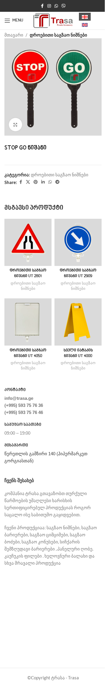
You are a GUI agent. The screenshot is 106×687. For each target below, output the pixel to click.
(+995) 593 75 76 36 (23, 405)
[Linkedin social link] (43, 182)
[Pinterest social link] (35, 182)
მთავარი (13, 34)
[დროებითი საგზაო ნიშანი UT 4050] (28, 322)
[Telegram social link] (57, 182)
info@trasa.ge (18, 398)
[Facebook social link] (42, 6)
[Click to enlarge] (15, 124)
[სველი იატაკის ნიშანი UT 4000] (78, 322)
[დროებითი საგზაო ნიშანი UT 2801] (28, 242)
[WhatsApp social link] (56, 6)
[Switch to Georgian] (85, 17)
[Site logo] (53, 20)
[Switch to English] (85, 25)
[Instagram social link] (49, 6)
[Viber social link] (63, 6)
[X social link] (28, 182)
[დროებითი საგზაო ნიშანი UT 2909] (78, 242)
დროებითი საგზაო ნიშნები (58, 34)
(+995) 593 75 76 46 (23, 412)
